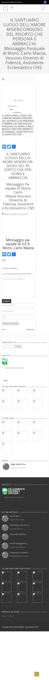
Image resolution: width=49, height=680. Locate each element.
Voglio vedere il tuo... (18, 464)
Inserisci (6, 301)
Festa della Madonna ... (18, 534)
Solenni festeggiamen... (18, 543)
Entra (5, 380)
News (11, 109)
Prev (3, 329)
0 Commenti (16, 112)
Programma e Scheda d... (19, 552)
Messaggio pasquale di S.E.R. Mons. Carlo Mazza (18, 243)
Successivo (30, 329)
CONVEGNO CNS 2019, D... (20, 525)
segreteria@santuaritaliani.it (13, 2)
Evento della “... (15, 516)
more (4, 260)
